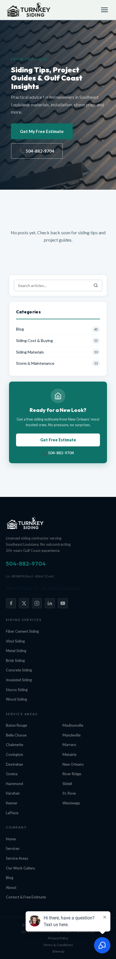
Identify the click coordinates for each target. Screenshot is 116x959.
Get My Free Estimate (42, 131)
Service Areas (17, 858)
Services (12, 848)
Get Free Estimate (58, 439)
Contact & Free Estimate (26, 897)
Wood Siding (16, 699)
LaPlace (12, 813)
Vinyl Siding (15, 641)
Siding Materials (30, 352)
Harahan (13, 793)
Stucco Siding (17, 689)
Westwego (71, 803)
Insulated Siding (19, 680)
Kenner (11, 803)
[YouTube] (63, 603)
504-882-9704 (26, 563)
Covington (14, 754)
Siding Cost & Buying (34, 340)
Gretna (11, 774)
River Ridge (72, 774)
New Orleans (73, 764)
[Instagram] (37, 603)
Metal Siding (16, 650)
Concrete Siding (19, 670)
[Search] (96, 285)
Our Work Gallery (20, 868)
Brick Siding (15, 660)
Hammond (14, 783)
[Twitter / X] (24, 603)
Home (11, 839)
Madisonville (73, 725)
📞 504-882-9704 (36, 150)
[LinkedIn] (50, 603)
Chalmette (14, 744)
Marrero (69, 744)
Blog (20, 329)
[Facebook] (11, 603)
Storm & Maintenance (35, 363)
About (11, 887)
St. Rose (69, 793)
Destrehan (14, 764)
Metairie (69, 754)
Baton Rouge (16, 725)
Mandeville (72, 735)
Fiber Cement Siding (22, 631)
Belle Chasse (16, 735)
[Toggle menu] (104, 9)
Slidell (67, 783)
